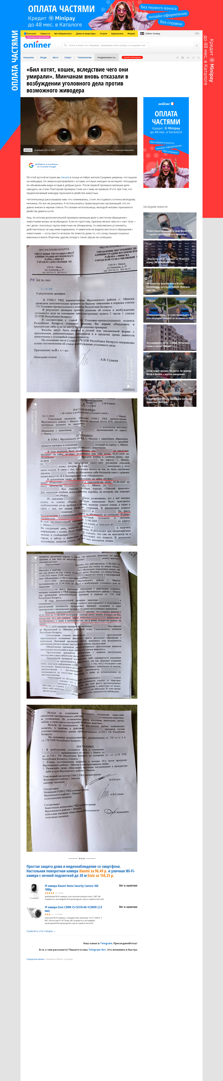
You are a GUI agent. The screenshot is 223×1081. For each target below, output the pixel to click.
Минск (60, 959)
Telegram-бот (97, 949)
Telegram (106, 943)
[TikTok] (193, 57)
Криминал (51, 959)
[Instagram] (182, 57)
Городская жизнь (35, 959)
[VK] (188, 57)
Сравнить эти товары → (41, 931)
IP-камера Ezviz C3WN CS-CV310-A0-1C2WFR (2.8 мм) (73, 909)
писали (65, 177)
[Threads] (198, 57)
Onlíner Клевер (152, 33)
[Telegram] (177, 57)
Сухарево (68, 959)
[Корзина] (197, 45)
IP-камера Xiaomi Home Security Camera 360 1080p (71, 887)
